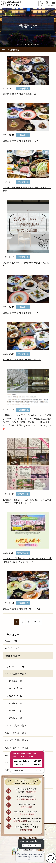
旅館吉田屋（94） (15, 655)
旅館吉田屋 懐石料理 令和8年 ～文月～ (22, 140)
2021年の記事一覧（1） (18, 733)
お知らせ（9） (13, 648)
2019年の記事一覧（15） (18, 747)
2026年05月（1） (15, 703)
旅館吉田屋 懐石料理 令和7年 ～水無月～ (24, 608)
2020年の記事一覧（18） (18, 740)
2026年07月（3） (15, 688)
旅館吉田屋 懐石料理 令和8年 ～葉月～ (22, 94)
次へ (36, 622)
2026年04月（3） (15, 710)
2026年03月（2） (15, 718)
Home (4, 50)
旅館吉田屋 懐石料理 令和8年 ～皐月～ (22, 312)
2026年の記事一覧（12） (18, 673)
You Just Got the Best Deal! (24, 753)
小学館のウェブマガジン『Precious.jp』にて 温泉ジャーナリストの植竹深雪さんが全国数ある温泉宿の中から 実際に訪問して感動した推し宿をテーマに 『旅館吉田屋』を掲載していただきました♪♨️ (27, 422)
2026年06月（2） (15, 695)
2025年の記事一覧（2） (18, 725)
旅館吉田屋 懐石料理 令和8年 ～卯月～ (22, 359)
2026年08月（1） (15, 681)
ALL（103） (12, 641)
